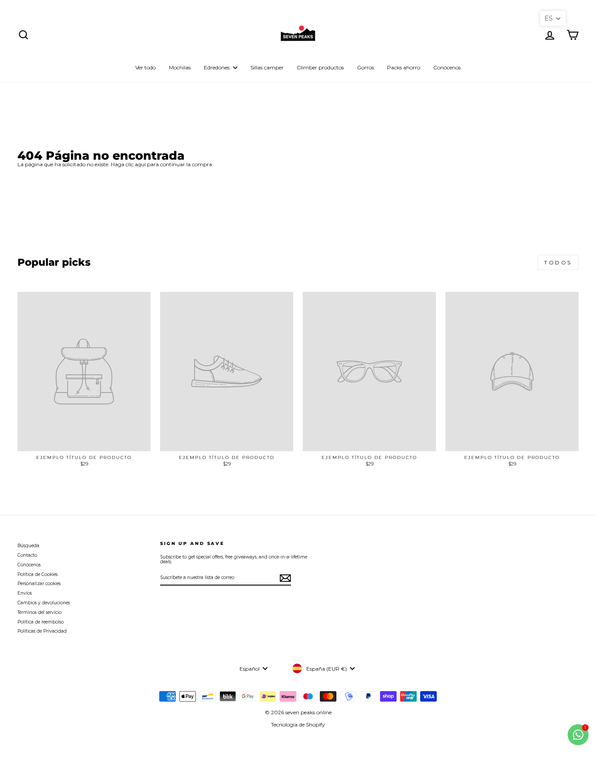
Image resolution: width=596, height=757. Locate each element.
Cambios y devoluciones (43, 603)
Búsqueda (28, 545)
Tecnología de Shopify (298, 724)
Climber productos (320, 67)
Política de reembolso (40, 622)
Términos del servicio (39, 612)
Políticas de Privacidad (42, 631)
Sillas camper (267, 67)
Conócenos (447, 67)
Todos (558, 262)
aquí (140, 164)
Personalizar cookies (39, 583)
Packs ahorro (403, 67)
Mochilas (180, 67)
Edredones (217, 67)
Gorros (365, 67)
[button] (552, 18)
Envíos (24, 593)
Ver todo (145, 67)
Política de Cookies (37, 574)
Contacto (27, 555)
